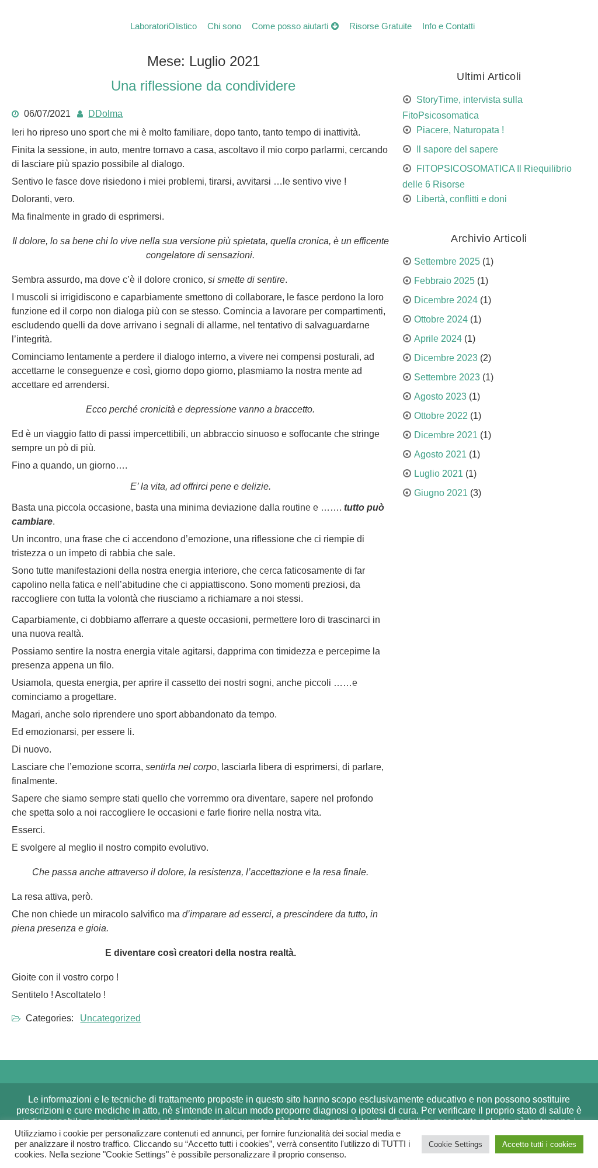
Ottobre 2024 (441, 319)
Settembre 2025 (447, 261)
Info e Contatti (448, 26)
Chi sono (224, 26)
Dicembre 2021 (446, 435)
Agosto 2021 (440, 454)
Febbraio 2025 (444, 280)
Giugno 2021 (441, 492)
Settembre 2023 (447, 377)
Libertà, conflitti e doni (461, 199)
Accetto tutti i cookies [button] (539, 1144)
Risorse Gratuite (380, 26)
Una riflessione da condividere (203, 85)
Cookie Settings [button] (455, 1144)
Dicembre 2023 (446, 357)
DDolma (105, 113)
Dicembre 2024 (446, 300)
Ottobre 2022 (441, 415)
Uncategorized (110, 1018)
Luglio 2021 (438, 473)
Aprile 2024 (438, 338)
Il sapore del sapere (457, 149)
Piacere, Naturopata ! (460, 130)
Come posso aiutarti (290, 26)
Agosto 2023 (440, 396)
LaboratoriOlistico (163, 26)
